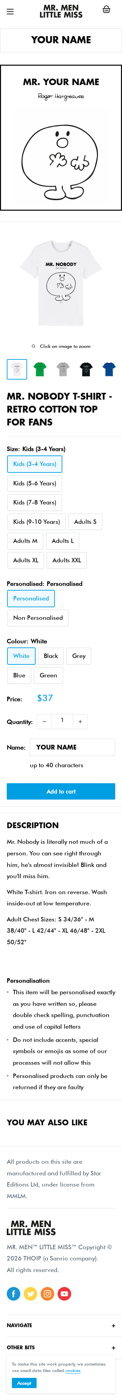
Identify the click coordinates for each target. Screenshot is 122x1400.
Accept (24, 1383)
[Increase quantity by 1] (80, 721)
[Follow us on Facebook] (13, 1294)
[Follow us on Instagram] (47, 1294)
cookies (73, 1370)
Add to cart (61, 791)
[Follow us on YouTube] (64, 1294)
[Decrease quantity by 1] (44, 721)
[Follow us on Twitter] (30, 1294)
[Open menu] (10, 11)
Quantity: (20, 721)
